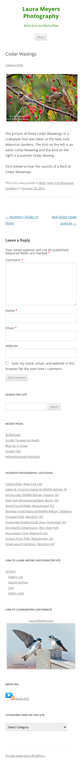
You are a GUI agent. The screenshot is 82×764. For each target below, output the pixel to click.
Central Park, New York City (23, 484)
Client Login (16, 593)
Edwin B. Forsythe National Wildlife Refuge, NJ (36, 489)
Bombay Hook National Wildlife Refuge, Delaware (38, 511)
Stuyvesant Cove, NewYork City (26, 533)
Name (11, 310)
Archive (10, 571)
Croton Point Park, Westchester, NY (29, 539)
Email (11, 328)
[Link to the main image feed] (9, 699)
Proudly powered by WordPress (25, 756)
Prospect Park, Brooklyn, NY (24, 517)
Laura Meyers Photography (41, 12)
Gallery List (15, 577)
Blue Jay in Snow (16, 446)
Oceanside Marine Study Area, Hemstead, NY (35, 522)
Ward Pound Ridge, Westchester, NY (29, 506)
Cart (11, 588)
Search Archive (18, 582)
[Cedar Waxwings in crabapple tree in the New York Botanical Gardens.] (41, 97)
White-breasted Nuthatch (22, 457)
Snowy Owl (12, 451)
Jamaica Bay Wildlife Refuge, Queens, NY (32, 495)
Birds (42, 183)
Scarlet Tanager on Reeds (22, 440)
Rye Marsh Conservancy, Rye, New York (32, 528)
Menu (41, 37)
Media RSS (22, 699)
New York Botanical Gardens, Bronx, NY (32, 500)
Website (11, 346)
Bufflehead (12, 435)
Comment (14, 260)
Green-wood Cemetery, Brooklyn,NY (29, 544)
